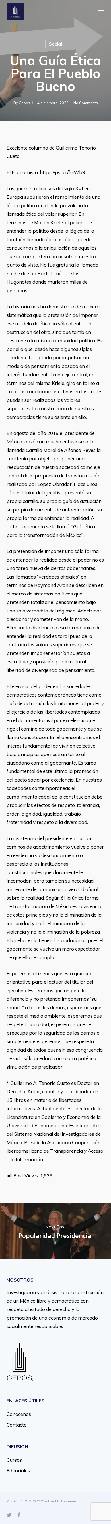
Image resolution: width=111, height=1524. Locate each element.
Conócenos (19, 1414)
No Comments (85, 103)
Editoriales (18, 1471)
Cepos (24, 103)
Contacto (17, 1425)
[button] (101, 12)
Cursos (14, 1460)
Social (55, 44)
